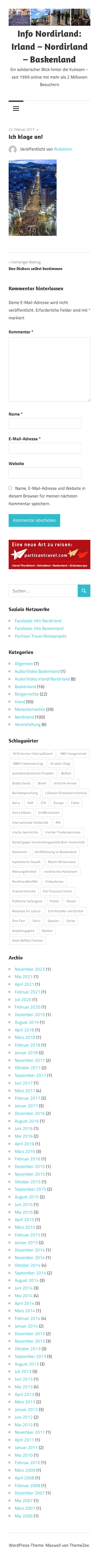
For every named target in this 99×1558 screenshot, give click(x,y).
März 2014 (25, 1310)
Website (16, 463)
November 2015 (30, 1174)
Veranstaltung (28, 724)
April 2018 (24, 1030)
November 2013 (30, 1341)
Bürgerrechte (27, 694)
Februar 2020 (27, 1007)
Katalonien (19, 851)
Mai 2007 (24, 1500)
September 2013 (30, 1356)
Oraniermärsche (24, 891)
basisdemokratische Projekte (33, 773)
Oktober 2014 (28, 1265)
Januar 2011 (26, 1447)
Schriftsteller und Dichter (66, 911)
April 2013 (24, 1394)
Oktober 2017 (28, 1067)
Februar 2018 (27, 1045)
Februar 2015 (27, 1235)
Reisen (71, 901)
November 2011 (30, 1432)
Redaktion (63, 149)
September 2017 (30, 1075)
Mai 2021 (24, 976)
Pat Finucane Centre (57, 891)
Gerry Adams (21, 812)
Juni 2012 (24, 1417)
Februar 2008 (27, 1485)
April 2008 (24, 1478)
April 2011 (24, 1440)
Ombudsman (54, 881)
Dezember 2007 (30, 1493)
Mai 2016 (24, 1136)
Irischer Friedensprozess (62, 832)
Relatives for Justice (26, 911)
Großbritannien (49, 812)
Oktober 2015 (28, 1181)
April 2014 (24, 1303)
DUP (30, 802)
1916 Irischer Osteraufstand (32, 753)
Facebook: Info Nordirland (38, 620)
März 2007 (25, 1508)
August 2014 (27, 1280)
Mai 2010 (24, 1455)
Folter (75, 802)
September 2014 (30, 1273)
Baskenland (25, 686)
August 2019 (27, 1022)
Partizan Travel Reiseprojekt (41, 636)
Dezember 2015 (30, 1166)
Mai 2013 (24, 1386)
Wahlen (47, 930)
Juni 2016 (24, 1128)
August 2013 (27, 1364)
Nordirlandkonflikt (25, 881)
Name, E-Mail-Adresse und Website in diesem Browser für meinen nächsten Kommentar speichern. (47, 496)
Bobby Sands (21, 783)
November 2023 (30, 969)
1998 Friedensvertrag (27, 763)
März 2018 (25, 1037)
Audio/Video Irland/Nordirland (42, 679)
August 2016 (27, 1121)
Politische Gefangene (27, 901)
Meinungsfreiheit (24, 871)
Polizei (54, 901)
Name (16, 414)
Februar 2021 (27, 992)
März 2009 (25, 1470)
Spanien (53, 920)
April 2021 (24, 984)
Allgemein (24, 663)
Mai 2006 (24, 1516)
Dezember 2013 (30, 1333)
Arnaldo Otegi (60, 763)
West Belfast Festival (27, 940)
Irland (20, 701)
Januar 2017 (26, 1105)
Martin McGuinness (62, 861)
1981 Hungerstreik (73, 753)
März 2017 (25, 1090)
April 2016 (24, 1143)
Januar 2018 (26, 1052)
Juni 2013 (24, 1379)
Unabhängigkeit (23, 930)
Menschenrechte (30, 709)
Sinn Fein (18, 920)
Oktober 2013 (28, 1348)
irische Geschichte (25, 832)
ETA (43, 802)
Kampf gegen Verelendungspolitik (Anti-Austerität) (48, 842)
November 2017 (30, 1060)
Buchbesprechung (25, 792)
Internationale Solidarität (30, 822)
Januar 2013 (26, 1409)
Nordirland (24, 717)
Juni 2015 (24, 1204)
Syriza (71, 920)
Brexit (42, 783)
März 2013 (25, 1401)
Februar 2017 (27, 1098)
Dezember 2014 (30, 1250)
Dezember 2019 (30, 1014)
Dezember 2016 (30, 1113)
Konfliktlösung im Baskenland (55, 851)
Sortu (36, 920)
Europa (59, 802)
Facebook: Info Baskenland (39, 628)
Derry (16, 802)
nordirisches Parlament (60, 871)
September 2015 (30, 1189)
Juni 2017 (24, 1083)
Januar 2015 (26, 1242)
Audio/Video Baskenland (37, 671)
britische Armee (65, 783)
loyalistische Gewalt (26, 861)
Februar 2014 (27, 1318)
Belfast (66, 773)
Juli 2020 (23, 999)
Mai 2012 (24, 1424)
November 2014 (30, 1257)
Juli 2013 (23, 1371)
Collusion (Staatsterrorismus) (66, 792)
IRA (58, 822)
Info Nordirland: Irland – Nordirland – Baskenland (49, 46)
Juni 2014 (24, 1288)
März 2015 (25, 1227)
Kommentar (21, 331)
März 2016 (25, 1151)
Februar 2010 (27, 1462)
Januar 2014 (26, 1326)
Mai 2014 (24, 1295)
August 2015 (27, 1197)
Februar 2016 (27, 1158)
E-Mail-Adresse (25, 438)
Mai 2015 (24, 1212)
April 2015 (24, 1219)
